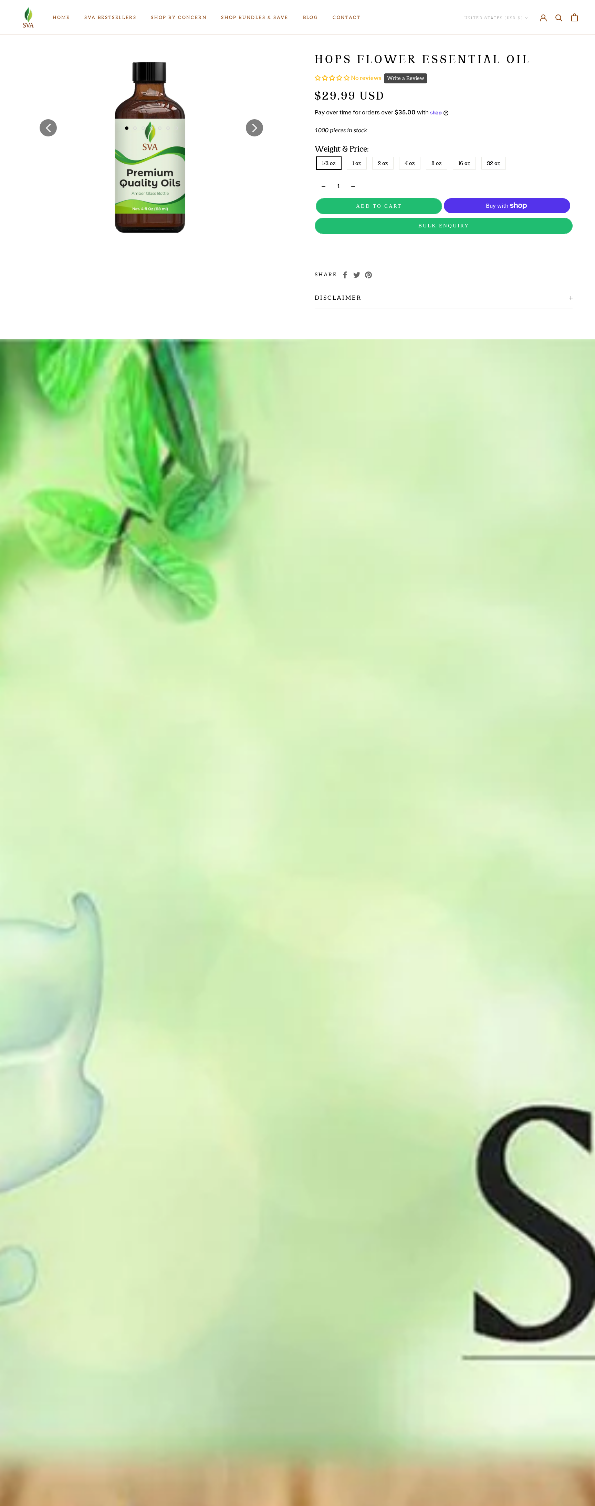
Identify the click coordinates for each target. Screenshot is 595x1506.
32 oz (493, 163)
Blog (310, 17)
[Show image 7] (176, 128)
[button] (333, 78)
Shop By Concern (179, 17)
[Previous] (48, 127)
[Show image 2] (135, 128)
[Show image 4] (151, 128)
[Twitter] (356, 275)
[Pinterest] (368, 275)
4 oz (410, 163)
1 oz (356, 163)
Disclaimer (338, 298)
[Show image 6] (168, 128)
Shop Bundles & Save (254, 17)
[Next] (254, 127)
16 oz (464, 163)
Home (61, 17)
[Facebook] (345, 275)
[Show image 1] (126, 128)
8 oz (436, 163)
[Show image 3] (143, 128)
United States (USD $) (493, 17)
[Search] (559, 17)
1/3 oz (329, 163)
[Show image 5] (159, 128)
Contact (347, 17)
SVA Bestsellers (110, 17)
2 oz (383, 163)
